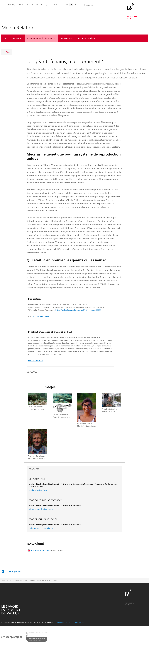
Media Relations (21, 580)
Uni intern (55, 5)
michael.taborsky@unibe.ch (41, 509)
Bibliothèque (12, 5)
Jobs (4, 5)
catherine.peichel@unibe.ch (41, 528)
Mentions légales (64, 622)
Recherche (89, 5)
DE (67, 5)
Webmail (30, 5)
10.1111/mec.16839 (40, 316)
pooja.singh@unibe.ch (38, 490)
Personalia (67, 38)
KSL (37, 5)
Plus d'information (35, 360)
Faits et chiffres (86, 38)
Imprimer (16, 571)
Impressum (79, 622)
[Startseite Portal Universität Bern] (137, 11)
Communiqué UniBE (47, 550)
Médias (21, 5)
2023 (8, 51)
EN (76, 5)
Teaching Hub (45, 5)
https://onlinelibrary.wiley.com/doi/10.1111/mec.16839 (78, 310)
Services (17, 38)
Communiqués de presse (41, 38)
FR (71, 5)
